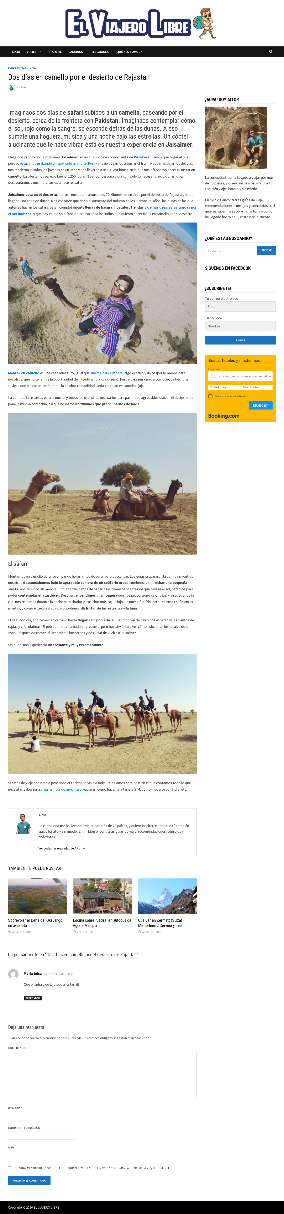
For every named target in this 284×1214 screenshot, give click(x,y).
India (32, 68)
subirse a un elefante (106, 373)
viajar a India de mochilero (61, 789)
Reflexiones (99, 52)
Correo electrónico (25, 1128)
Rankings (75, 52)
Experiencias (17, 68)
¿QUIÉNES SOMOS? (128, 52)
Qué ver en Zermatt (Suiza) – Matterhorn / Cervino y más (162, 923)
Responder (33, 998)
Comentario (18, 1048)
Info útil (55, 52)
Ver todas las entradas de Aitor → (61, 848)
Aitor (24, 87)
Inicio (15, 52)
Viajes (32, 52)
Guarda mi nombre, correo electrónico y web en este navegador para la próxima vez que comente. (93, 1168)
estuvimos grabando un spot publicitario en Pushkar (60, 163)
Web (11, 1147)
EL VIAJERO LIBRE (46, 1207)
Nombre (15, 1108)
